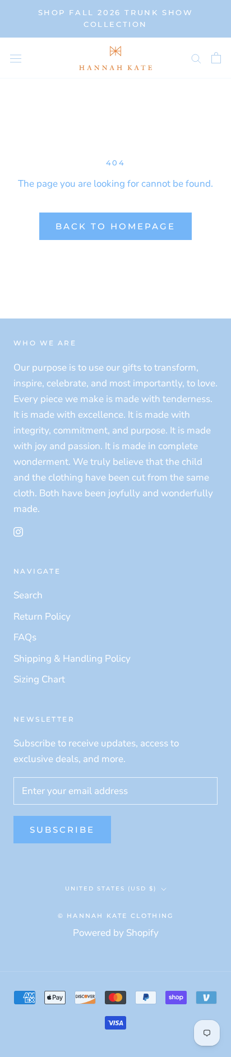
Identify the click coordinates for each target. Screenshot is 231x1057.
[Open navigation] (15, 58)
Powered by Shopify (116, 932)
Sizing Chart (39, 679)
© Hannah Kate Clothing (115, 916)
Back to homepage (115, 226)
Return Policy (42, 616)
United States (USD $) (110, 888)
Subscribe (62, 829)
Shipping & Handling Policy (72, 658)
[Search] (196, 58)
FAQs (24, 637)
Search (28, 595)
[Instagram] (18, 531)
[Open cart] (216, 57)
